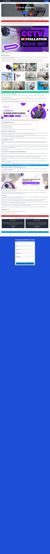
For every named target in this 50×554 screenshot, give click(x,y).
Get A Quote (25, 13)
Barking (5, 214)
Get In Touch (46, 1)
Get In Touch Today (25, 21)
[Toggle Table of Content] (9, 53)
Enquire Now (25, 234)
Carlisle (2, 214)
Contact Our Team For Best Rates (25, 165)
